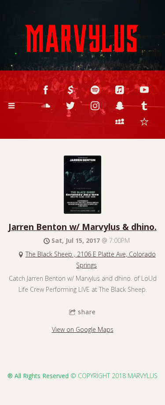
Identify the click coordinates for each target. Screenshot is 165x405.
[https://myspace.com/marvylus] (119, 121)
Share (87, 312)
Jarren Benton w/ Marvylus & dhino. (82, 227)
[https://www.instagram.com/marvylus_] (95, 105)
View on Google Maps (83, 329)
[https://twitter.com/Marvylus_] (70, 105)
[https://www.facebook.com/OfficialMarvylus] (45, 89)
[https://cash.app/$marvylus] (70, 89)
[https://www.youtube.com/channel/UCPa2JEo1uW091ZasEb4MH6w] (144, 89)
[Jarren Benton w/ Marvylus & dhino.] (82, 211)
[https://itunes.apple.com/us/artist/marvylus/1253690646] (119, 89)
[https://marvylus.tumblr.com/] (144, 105)
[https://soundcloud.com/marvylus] (45, 105)
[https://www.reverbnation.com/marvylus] (144, 121)
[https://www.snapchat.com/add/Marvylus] (119, 105)
